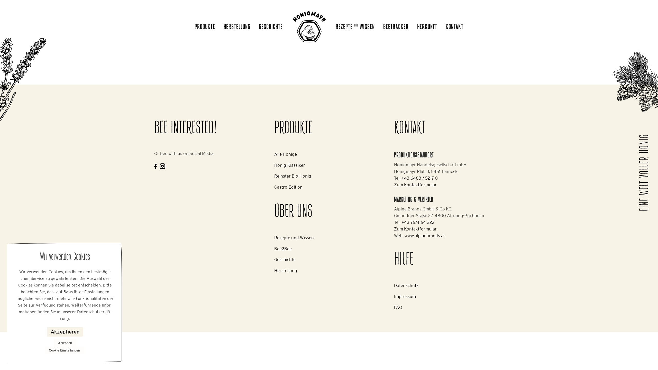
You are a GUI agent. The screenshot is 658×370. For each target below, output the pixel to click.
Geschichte (271, 27)
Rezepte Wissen (355, 27)
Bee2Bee (283, 248)
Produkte (205, 27)
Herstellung (237, 27)
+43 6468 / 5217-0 (419, 178)
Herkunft (427, 27)
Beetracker (396, 27)
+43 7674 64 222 (418, 222)
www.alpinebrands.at (425, 235)
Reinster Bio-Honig (292, 176)
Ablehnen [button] (65, 343)
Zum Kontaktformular (415, 184)
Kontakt (454, 27)
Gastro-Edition (288, 187)
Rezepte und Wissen (294, 237)
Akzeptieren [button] (65, 332)
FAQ (398, 307)
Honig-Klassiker (289, 165)
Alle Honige (285, 154)
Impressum (405, 296)
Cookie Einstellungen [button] (64, 350)
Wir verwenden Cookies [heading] (65, 257)
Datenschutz (406, 285)
